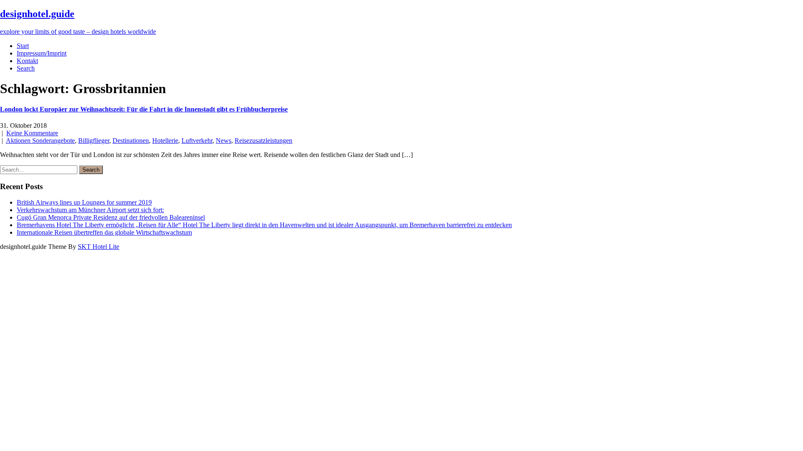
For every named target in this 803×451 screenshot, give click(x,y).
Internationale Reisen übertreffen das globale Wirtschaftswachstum (104, 232)
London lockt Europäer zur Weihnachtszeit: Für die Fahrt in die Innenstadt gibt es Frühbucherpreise (144, 109)
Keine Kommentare (32, 133)
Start (23, 45)
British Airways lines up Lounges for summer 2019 (84, 202)
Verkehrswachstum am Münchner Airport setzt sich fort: (90, 209)
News (223, 140)
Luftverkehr (197, 140)
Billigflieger (93, 140)
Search (26, 68)
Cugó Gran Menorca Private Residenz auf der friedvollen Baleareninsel (111, 217)
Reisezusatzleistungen (263, 140)
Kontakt (27, 60)
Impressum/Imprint (41, 53)
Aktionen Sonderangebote (40, 140)
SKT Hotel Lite (98, 246)
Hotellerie (165, 140)
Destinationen (131, 140)
